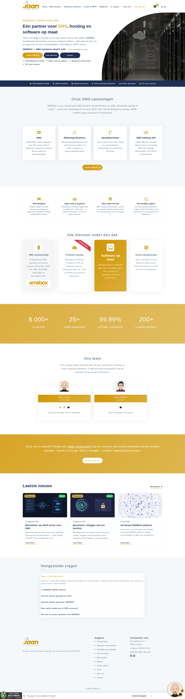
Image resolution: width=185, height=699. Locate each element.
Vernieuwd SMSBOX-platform (136, 525)
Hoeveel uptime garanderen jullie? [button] (56, 596)
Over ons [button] (127, 7)
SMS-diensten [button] (55, 7)
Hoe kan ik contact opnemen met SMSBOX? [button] (60, 614)
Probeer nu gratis (92, 460)
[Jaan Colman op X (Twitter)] (60, 407)
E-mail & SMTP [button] (90, 7)
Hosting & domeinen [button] (72, 7)
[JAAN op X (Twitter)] (134, 656)
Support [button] (116, 7)
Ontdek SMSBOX (32, 55)
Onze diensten (51, 55)
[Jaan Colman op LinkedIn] (64, 407)
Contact (70, 55)
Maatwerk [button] (103, 7)
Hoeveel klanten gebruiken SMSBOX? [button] (58, 602)
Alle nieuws (155, 487)
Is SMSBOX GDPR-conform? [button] (53, 590)
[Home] (31, 5)
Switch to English (139, 696)
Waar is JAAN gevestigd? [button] (52, 576)
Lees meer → (30, 543)
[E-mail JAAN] (68, 407)
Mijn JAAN (139, 7)
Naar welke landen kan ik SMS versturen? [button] (59, 608)
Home (45, 7)
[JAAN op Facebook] (131, 656)
